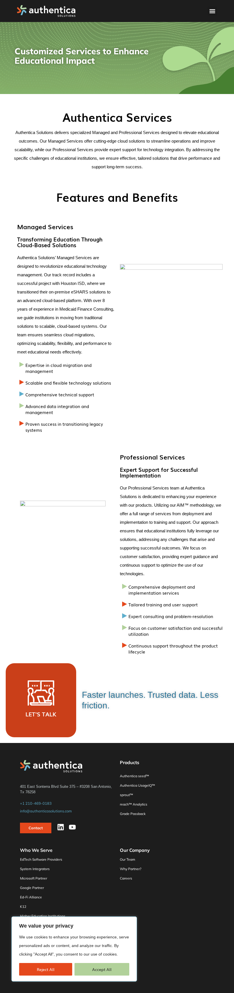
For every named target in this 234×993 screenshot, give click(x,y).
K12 (23, 906)
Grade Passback (133, 814)
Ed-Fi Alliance (31, 897)
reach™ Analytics (133, 804)
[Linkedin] (60, 827)
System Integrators (35, 869)
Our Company (135, 850)
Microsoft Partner (33, 878)
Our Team (127, 859)
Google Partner (32, 888)
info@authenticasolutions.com (46, 811)
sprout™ (126, 795)
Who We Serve (36, 850)
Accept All (102, 969)
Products (129, 762)
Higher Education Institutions (42, 916)
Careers (126, 878)
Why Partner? (130, 869)
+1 (36, 803)
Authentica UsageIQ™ (137, 785)
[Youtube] (72, 827)
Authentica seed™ (134, 776)
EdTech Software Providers (41, 859)
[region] (74, 949)
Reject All (46, 969)
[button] (212, 11)
